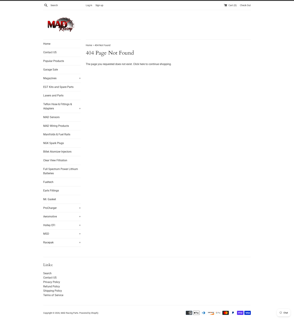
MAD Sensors (51, 117)
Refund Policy (51, 286)
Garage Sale (50, 69)
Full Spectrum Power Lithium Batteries (60, 171)
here (142, 64)
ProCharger (62, 208)
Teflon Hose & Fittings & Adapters (62, 106)
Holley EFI (62, 225)
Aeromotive (62, 216)
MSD (62, 233)
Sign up (99, 5)
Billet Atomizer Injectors (57, 151)
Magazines (62, 78)
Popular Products (53, 61)
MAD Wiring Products (56, 125)
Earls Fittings (51, 190)
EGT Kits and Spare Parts (58, 87)
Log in (89, 5)
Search (47, 273)
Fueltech (48, 182)
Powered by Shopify (88, 313)
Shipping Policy (52, 290)
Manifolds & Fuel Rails (56, 134)
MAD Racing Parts (69, 313)
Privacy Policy (51, 282)
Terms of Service (53, 295)
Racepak (62, 242)
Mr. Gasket (49, 199)
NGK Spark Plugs (53, 143)
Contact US (50, 52)
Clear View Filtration (55, 160)
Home (46, 43)
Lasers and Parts (53, 95)
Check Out (245, 5)
